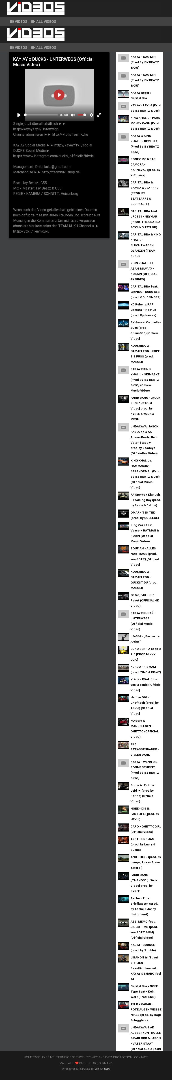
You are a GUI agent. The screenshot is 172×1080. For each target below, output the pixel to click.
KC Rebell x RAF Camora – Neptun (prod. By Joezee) (143, 309)
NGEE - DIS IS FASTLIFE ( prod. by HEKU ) (145, 813)
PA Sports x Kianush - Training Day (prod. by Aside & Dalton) (146, 499)
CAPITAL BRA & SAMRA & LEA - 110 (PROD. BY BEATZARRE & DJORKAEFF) (145, 193)
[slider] (41, 115)
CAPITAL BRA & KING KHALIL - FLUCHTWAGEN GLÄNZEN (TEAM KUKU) (146, 245)
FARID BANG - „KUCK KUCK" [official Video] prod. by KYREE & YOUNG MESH (145, 408)
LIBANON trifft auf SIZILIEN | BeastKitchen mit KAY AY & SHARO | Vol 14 (146, 968)
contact (141, 1057)
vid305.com (102, 1069)
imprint (48, 1057)
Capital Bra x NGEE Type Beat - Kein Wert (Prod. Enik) (144, 991)
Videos (21, 21)
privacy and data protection (109, 1057)
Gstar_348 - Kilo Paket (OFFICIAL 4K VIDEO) (145, 600)
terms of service (70, 1057)
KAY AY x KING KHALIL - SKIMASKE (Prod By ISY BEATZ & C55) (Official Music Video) (145, 379)
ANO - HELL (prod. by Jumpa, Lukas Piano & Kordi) (146, 862)
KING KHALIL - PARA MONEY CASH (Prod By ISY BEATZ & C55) (145, 123)
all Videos (46, 21)
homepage (32, 1057)
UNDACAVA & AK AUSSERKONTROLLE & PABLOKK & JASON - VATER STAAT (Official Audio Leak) (146, 1038)
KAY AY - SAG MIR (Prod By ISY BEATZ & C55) (145, 62)
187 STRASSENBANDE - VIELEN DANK (145, 749)
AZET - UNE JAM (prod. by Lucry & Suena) (143, 844)
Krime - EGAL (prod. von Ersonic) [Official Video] (146, 684)
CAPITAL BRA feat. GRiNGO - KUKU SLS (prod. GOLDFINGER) (146, 291)
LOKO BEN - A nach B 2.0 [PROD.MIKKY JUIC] (146, 654)
